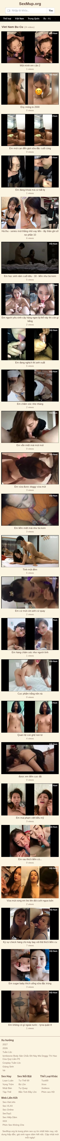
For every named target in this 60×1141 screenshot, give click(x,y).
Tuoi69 (44, 1080)
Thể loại (7, 18)
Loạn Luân (8, 1080)
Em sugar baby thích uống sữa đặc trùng (30, 983)
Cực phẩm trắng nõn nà (30, 693)
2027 (5, 1044)
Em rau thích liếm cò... (30, 859)
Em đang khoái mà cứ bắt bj (30, 189)
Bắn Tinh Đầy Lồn (28, 1092)
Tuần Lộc (7, 1052)
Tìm (51, 10)
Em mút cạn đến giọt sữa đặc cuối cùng (30, 148)
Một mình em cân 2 (30, 65)
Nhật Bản (7, 1088)
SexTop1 (7, 1113)
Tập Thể (7, 1092)
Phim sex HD (48, 1092)
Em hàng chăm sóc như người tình (30, 652)
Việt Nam (19, 18)
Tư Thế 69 (24, 1080)
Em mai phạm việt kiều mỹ (30, 817)
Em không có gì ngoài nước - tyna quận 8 (30, 1025)
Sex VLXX (8, 1106)
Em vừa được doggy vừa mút (30, 486)
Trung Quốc (34, 18)
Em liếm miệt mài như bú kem (30, 528)
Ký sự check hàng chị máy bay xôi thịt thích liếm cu (30, 942)
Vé (4, 1070)
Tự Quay (23, 1088)
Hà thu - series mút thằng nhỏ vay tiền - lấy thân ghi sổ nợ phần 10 (30, 233)
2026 (5, 1048)
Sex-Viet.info (9, 1102)
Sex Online (8, 1109)
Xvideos (45, 1088)
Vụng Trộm (8, 1084)
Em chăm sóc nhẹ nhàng (30, 404)
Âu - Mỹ (47, 18)
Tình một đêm (30, 569)
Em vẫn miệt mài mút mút (30, 445)
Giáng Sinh (8, 1066)
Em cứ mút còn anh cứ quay (30, 610)
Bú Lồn (22, 1084)
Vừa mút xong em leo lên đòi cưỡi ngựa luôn (30, 900)
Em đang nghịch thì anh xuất (30, 362)
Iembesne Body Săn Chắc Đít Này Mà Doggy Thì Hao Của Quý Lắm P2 (30, 1057)
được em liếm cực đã (30, 776)
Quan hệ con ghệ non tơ (30, 735)
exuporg (30, 4)
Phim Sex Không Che (13, 1125)
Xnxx (43, 1084)
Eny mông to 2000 (30, 107)
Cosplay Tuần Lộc (12, 1063)
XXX (5, 1121)
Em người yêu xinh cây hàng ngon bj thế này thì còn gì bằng (30, 319)
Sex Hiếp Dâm (10, 1117)
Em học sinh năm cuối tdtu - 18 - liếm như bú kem (30, 276)
